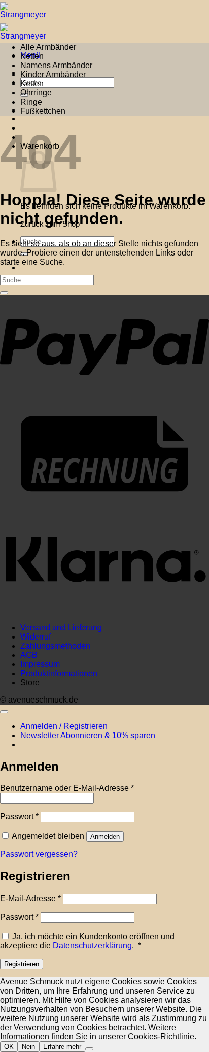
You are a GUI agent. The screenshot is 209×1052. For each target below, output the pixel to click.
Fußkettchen (42, 111)
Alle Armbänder (48, 47)
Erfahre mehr (62, 1046)
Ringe (31, 102)
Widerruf (35, 636)
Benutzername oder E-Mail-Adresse (67, 788)
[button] (87, 735)
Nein (28, 1046)
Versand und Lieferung (61, 627)
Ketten (32, 56)
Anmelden (105, 836)
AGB (29, 655)
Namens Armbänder (56, 65)
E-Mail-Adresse (30, 898)
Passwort (19, 816)
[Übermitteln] (4, 292)
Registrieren (21, 964)
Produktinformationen (58, 673)
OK (9, 1046)
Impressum (40, 664)
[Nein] (89, 1048)
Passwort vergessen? (39, 854)
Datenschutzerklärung (92, 945)
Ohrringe (36, 92)
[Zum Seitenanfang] (4, 711)
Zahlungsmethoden (55, 646)
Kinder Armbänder (53, 74)
